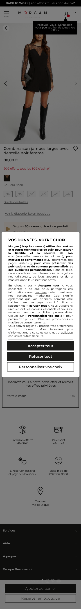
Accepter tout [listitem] (40, 346)
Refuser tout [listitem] (40, 356)
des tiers (41, 292)
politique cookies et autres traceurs (40, 334)
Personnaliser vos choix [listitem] (40, 367)
